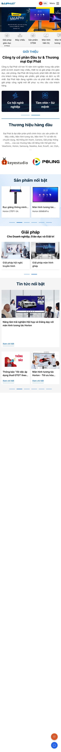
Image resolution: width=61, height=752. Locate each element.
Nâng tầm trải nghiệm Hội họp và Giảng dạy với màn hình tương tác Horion (28, 323)
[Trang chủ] (10, 3)
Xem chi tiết (8, 343)
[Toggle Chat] (54, 745)
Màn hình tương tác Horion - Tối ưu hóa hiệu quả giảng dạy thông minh (43, 374)
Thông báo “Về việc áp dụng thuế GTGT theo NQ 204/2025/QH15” (15, 374)
